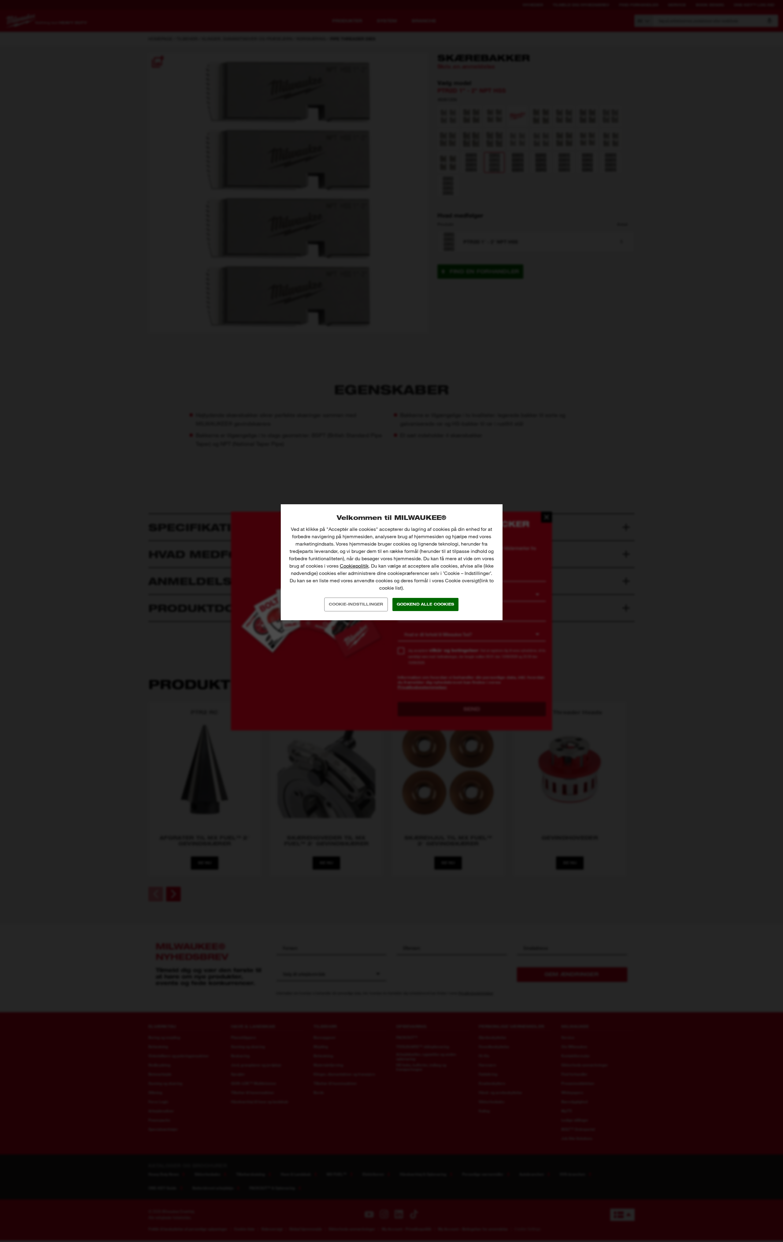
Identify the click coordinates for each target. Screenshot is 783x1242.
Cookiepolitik (354, 566)
